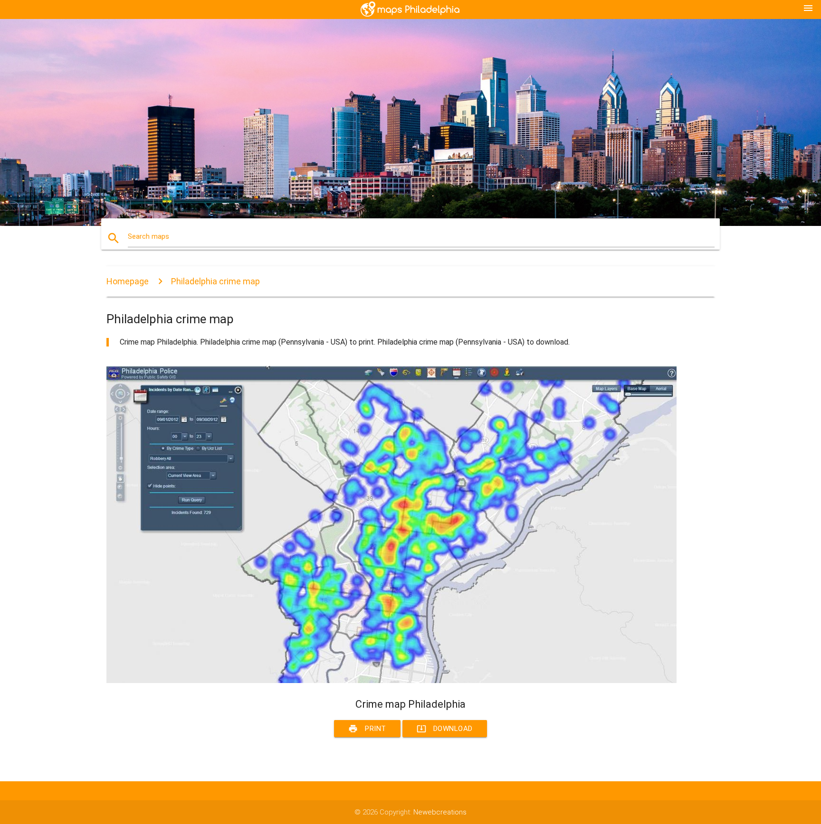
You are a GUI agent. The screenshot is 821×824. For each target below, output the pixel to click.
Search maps (148, 236)
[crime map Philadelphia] (391, 680)
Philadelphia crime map (215, 281)
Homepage (127, 281)
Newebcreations (440, 812)
